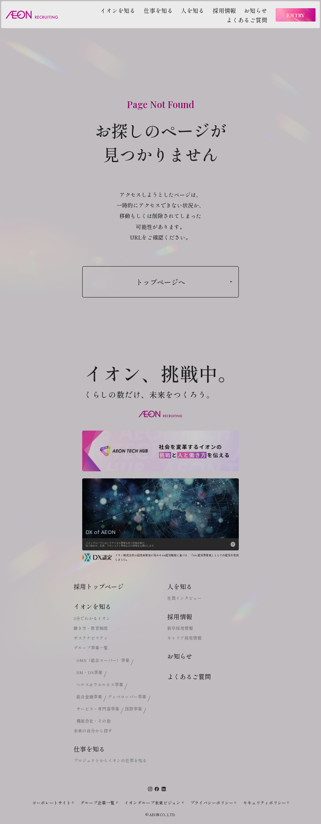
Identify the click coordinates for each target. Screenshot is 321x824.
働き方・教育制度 (91, 628)
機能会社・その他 (93, 721)
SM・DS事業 (89, 672)
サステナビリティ (91, 638)
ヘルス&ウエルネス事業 (99, 684)
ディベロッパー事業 (127, 697)
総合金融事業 (89, 697)
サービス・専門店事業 (97, 709)
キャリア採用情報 (184, 638)
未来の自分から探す (93, 731)
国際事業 (133, 709)
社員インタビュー (184, 598)
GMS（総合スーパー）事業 (103, 660)
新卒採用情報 (180, 628)
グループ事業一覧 (91, 648)
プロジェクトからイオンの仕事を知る (110, 760)
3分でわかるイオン (92, 618)
